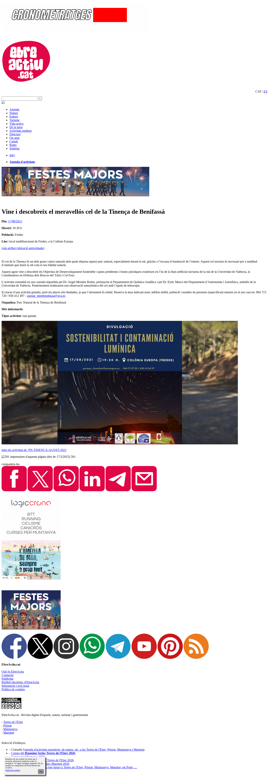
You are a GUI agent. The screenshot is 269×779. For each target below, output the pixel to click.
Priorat (7, 725)
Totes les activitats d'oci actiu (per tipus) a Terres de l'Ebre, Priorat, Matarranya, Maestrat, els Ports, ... (74, 767)
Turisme (14, 120)
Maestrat (8, 732)
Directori (14, 134)
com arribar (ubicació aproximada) (23, 248)
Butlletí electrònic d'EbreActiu (20, 682)
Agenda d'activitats (22, 161)
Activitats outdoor (20, 130)
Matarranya (10, 729)
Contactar (8, 675)
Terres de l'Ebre (13, 722)
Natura (13, 113)
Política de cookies (13, 689)
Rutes (13, 145)
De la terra (15, 127)
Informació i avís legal (15, 685)
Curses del (43, 753)
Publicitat (7, 678)
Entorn (13, 116)
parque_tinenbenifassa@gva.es (46, 295)
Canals (13, 141)
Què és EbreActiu (13, 671)
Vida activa (16, 123)
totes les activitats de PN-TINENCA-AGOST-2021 (34, 450)
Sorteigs (14, 148)
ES (265, 91)
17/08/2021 (15, 221)
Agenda (14, 109)
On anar (14, 137)
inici (12, 155)
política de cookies (12, 770)
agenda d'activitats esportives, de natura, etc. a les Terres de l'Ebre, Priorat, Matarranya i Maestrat (84, 749)
